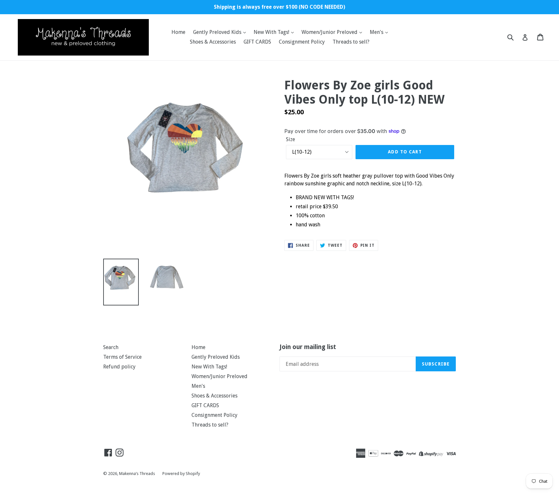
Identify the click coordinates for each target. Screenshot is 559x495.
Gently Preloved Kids (218, 32)
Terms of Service (122, 357)
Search (110, 347)
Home (178, 32)
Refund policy (119, 367)
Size (290, 139)
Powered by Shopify (181, 473)
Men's (377, 32)
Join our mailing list (308, 347)
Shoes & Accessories (213, 42)
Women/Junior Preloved (330, 32)
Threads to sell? (351, 42)
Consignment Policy (302, 42)
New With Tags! (272, 32)
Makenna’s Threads (137, 473)
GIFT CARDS (257, 42)
